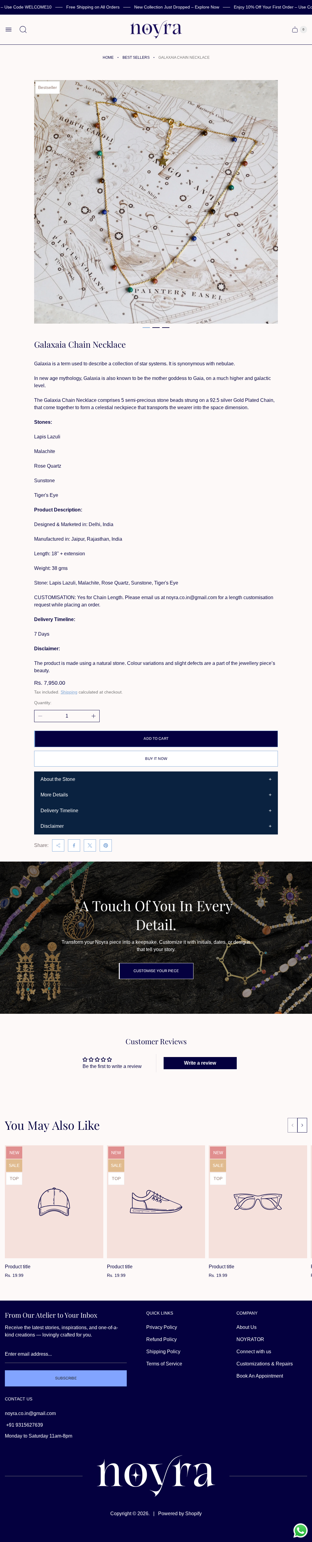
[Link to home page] (156, 1476)
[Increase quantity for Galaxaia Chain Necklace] (93, 716)
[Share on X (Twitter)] (90, 845)
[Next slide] (302, 1125)
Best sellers (136, 57)
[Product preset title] (54, 1201)
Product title (17, 1266)
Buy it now (156, 758)
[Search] (23, 29)
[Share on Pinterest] (106, 845)
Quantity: (42, 702)
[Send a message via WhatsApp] (300, 1530)
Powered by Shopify (180, 1513)
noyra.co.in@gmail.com (30, 1413)
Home (108, 57)
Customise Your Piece (156, 970)
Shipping (69, 692)
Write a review (200, 1063)
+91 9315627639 (24, 1425)
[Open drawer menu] (8, 29)
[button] (146, 327)
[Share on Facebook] (74, 845)
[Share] (58, 845)
